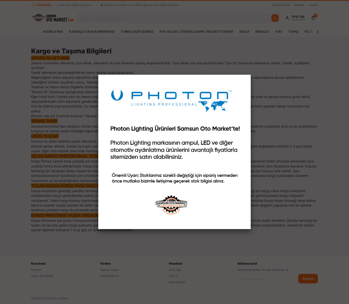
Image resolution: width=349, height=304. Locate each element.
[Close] (250, 74)
